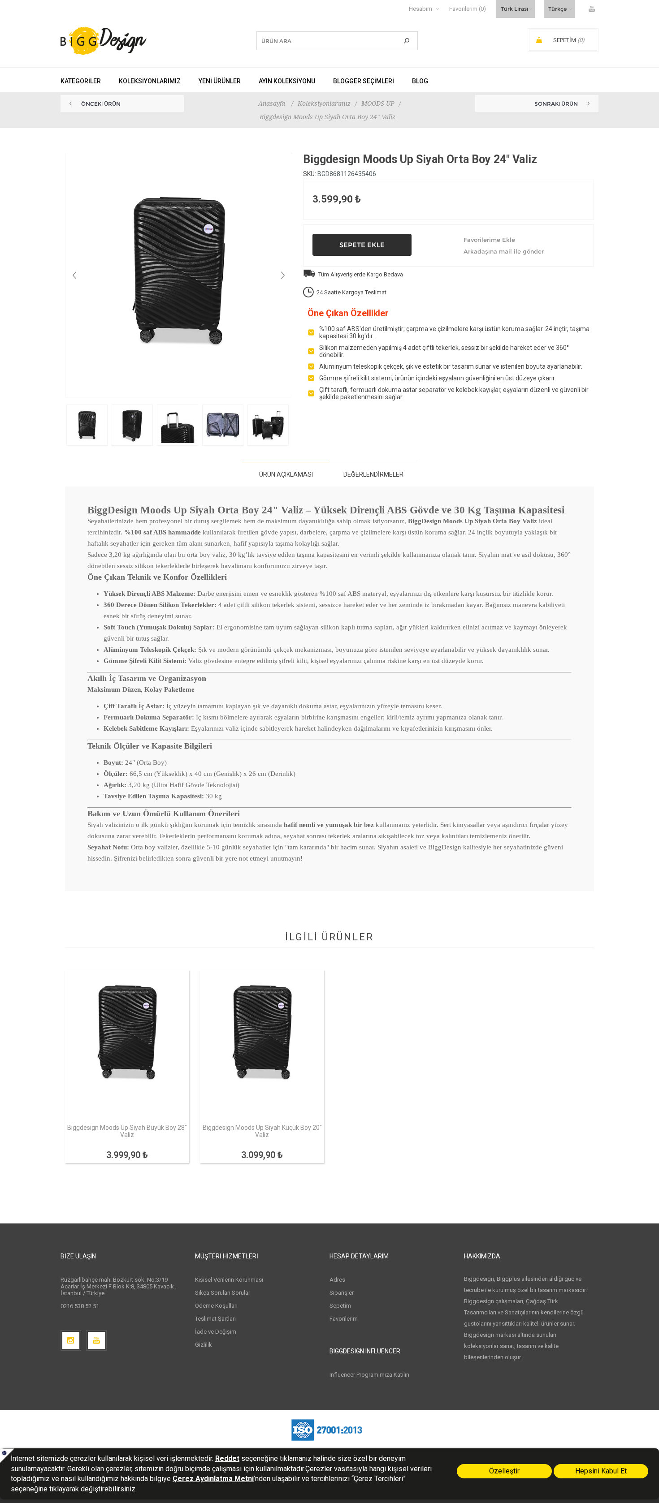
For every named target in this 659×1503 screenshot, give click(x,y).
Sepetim (340, 1305)
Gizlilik (203, 1344)
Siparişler (342, 1292)
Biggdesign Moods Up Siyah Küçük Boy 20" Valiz (262, 1131)
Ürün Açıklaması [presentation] (286, 474)
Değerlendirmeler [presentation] (373, 474)
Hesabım (420, 8)
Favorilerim (344, 1318)
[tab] (286, 474)
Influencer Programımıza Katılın (369, 1374)
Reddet (227, 1458)
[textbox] (323, 41)
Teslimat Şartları (215, 1318)
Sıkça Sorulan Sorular (222, 1292)
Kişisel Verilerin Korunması (229, 1279)
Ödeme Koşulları (216, 1305)
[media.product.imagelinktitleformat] (127, 1047)
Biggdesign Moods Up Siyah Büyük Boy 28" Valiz (127, 1131)
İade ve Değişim (215, 1331)
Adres (337, 1279)
